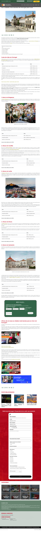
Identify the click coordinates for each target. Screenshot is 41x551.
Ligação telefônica (13, 453)
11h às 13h (11, 458)
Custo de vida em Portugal (6, 48)
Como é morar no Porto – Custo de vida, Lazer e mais (10, 81)
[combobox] (11, 428)
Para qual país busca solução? (15, 438)
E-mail (14, 307)
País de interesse (22, 307)
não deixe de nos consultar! (15, 359)
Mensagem (12, 429)
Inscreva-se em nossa (36, 1)
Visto (27, 309)
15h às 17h (11, 461)
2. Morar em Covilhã (5, 50)
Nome (7, 307)
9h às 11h (11, 457)
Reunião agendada (13, 454)
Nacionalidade (28, 308)
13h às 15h (11, 460)
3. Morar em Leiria (4, 51)
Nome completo (12, 422)
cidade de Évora (4, 223)
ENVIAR (20, 476)
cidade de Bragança (5, 99)
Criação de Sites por (37, 529)
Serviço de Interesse (13, 446)
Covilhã (19, 148)
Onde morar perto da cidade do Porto (7, 347)
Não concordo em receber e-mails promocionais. (18, 468)
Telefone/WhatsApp (13, 426)
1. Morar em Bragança (5, 49)
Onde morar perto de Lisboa (6, 346)
